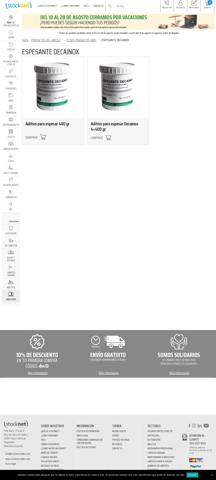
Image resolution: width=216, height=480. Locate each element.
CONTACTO (98, 6)
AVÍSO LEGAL (82, 435)
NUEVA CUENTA (119, 431)
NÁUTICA (152, 444)
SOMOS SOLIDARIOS (50, 444)
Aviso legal (10, 464)
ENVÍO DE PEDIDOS (49, 453)
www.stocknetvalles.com (17, 459)
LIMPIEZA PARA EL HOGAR (160, 461)
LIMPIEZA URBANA (156, 453)
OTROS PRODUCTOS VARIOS (82, 40)
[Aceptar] (211, 475)
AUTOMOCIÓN (154, 440)
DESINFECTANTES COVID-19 (160, 431)
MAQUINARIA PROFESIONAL (160, 448)
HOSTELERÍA (153, 435)
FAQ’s (86, 6)
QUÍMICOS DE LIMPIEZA (158, 466)
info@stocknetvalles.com (17, 454)
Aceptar (192, 474)
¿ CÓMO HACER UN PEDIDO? (53, 448)
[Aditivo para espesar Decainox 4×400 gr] (118, 87)
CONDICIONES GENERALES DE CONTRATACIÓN (90, 441)
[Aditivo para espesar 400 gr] (53, 87)
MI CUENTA (117, 444)
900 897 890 (197, 443)
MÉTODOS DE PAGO (50, 466)
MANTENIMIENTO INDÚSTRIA (161, 457)
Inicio (25, 40)
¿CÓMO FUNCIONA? (70, 6)
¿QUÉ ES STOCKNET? (47, 6)
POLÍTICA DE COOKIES (86, 447)
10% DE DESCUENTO (50, 461)
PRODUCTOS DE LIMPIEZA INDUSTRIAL (54, 40)
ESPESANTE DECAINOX (50, 52)
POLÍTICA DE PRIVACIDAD (88, 431)
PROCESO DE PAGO (120, 440)
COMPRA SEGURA (49, 457)
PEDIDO (115, 435)
